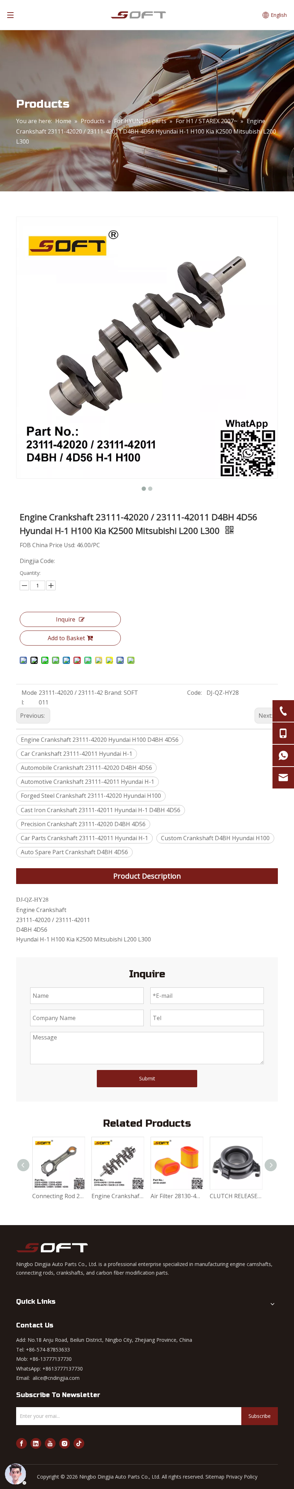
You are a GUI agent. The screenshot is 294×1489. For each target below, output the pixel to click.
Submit (147, 1078)
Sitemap (214, 1476)
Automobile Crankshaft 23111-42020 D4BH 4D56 (86, 768)
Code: (194, 693)
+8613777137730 (62, 1368)
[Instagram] (64, 1443)
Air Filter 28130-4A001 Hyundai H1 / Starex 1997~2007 (177, 1196)
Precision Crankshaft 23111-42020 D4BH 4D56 (83, 824)
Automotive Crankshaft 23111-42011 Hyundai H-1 (87, 782)
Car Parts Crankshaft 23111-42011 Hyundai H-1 (84, 838)
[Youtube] (50, 1443)
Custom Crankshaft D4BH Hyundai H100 (215, 838)
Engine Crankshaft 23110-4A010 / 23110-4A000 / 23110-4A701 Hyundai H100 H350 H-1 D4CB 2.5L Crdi (117, 1196)
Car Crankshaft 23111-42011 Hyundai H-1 (76, 754)
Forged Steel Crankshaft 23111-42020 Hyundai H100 (91, 796)
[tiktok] (79, 1443)
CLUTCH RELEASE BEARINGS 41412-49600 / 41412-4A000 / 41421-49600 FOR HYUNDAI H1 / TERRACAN (236, 1196)
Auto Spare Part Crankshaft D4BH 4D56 (74, 852)
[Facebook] (21, 1443)
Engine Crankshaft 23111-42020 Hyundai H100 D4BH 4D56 (100, 740)
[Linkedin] (35, 1443)
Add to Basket (66, 638)
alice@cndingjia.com (56, 1377)
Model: (29, 697)
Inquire (65, 619)
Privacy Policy (241, 1476)
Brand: (113, 693)
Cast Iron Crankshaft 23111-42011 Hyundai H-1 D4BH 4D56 (100, 810)
